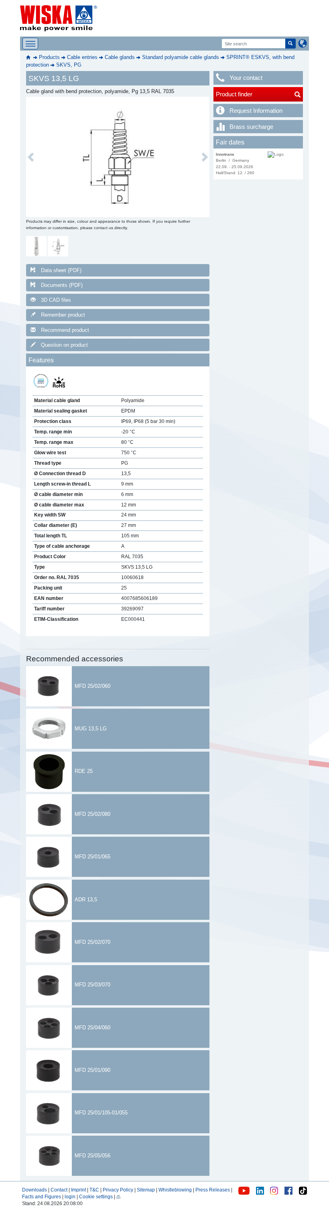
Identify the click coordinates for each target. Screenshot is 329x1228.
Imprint (78, 1189)
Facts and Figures (41, 1196)
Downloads (34, 1189)
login (70, 1196)
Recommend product (65, 330)
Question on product (64, 345)
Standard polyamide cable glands (180, 57)
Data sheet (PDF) (61, 270)
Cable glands (120, 57)
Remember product (63, 315)
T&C (94, 1189)
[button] (30, 157)
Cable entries (82, 57)
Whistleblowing (175, 1189)
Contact (59, 1189)
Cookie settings (96, 1196)
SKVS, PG (68, 65)
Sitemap (146, 1189)
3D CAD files (56, 300)
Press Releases (212, 1189)
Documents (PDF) (62, 285)
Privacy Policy (118, 1189)
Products (49, 57)
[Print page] (118, 1196)
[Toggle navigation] (30, 43)
